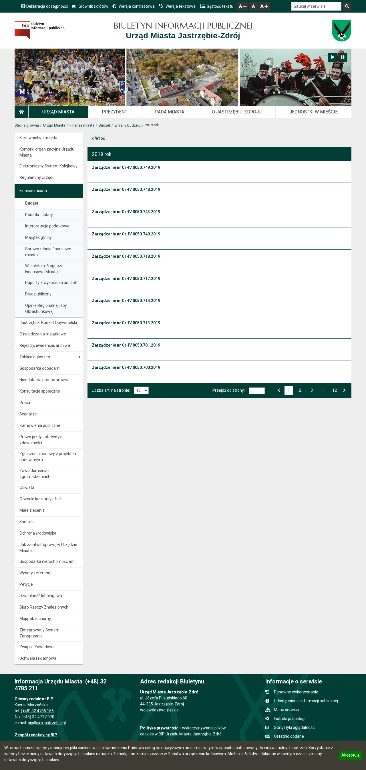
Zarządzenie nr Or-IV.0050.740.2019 (126, 234)
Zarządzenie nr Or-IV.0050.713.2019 (126, 323)
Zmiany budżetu (127, 125)
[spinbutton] (257, 390)
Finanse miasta (81, 125)
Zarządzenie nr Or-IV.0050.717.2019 (126, 278)
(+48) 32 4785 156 (37, 711)
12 (334, 390)
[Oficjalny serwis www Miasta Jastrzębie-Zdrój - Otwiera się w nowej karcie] (341, 30)
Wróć (100, 138)
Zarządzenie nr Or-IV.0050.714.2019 (126, 300)
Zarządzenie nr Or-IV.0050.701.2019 (126, 345)
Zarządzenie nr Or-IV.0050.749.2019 (126, 167)
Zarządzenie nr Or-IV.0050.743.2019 (126, 211)
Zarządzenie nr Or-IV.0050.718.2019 (126, 256)
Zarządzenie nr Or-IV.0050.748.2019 (126, 189)
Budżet (104, 125)
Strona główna (27, 125)
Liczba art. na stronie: (111, 390)
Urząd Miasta (54, 125)
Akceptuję (350, 756)
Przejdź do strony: (228, 390)
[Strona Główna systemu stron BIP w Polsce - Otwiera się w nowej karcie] (40, 30)
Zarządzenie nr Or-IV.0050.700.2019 (126, 367)
